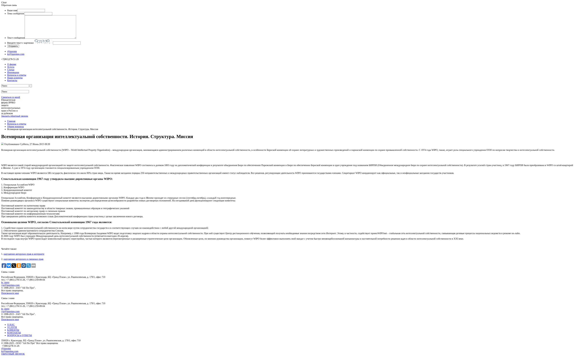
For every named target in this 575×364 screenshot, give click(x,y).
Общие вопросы (15, 126)
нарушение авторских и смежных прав (23, 259)
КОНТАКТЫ (14, 332)
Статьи (10, 69)
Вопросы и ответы (16, 75)
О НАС (11, 324)
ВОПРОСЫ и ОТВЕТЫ (19, 335)
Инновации (13, 72)
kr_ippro (5, 282)
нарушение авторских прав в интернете (24, 254)
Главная (11, 121)
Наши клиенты (15, 77)
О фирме (11, 64)
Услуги (10, 67)
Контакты (12, 80)
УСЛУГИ (12, 327)
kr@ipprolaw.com (15, 54)
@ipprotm (12, 51)
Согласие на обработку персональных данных (24, 361)
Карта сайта (7, 357)
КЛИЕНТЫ (13, 330)
